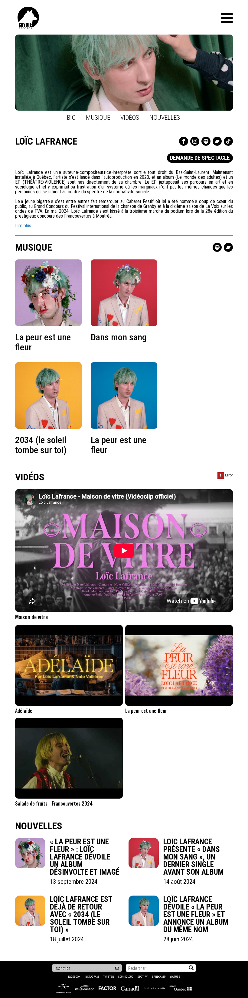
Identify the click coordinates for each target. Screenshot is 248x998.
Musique (98, 117)
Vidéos (129, 117)
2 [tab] (126, 103)
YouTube (175, 976)
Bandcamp (158, 976)
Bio (71, 117)
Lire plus (23, 226)
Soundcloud (125, 976)
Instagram (91, 976)
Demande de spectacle (200, 157)
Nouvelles (164, 117)
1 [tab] (121, 103)
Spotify (142, 976)
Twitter (108, 976)
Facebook (74, 976)
